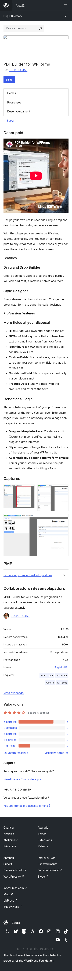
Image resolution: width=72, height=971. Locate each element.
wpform (50, 682)
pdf (51, 675)
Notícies (8, 834)
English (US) (62, 667)
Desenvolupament (18, 111)
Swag (43, 876)
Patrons (43, 846)
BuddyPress (13, 906)
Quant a (8, 827)
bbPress (10, 900)
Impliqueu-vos (46, 858)
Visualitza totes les (56, 753)
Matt (8, 894)
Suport (11, 120)
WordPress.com (15, 888)
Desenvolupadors (14, 870)
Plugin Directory (12, 15)
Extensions (45, 840)
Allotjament (10, 840)
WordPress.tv (13, 876)
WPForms (62, 682)
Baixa (9, 79)
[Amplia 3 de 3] (64, 519)
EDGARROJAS (18, 70)
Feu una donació (50, 870)
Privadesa (9, 846)
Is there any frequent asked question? (27, 575)
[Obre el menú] (66, 5)
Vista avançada (13, 693)
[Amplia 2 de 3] (64, 489)
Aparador (43, 827)
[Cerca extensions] (40, 28)
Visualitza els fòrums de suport (23, 779)
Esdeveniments (47, 864)
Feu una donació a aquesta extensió (26, 805)
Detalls (11, 93)
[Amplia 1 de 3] (30, 489)
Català (16, 922)
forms (44, 675)
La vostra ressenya (15, 753)
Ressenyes (14, 102)
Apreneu (8, 858)
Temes (42, 834)
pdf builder (61, 675)
